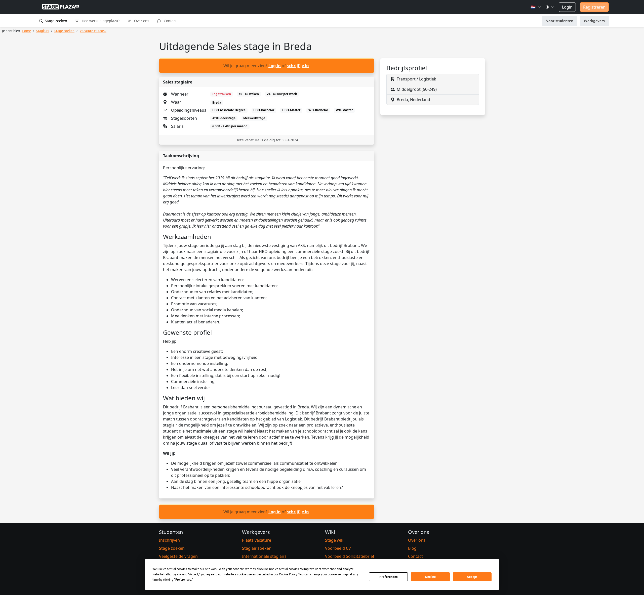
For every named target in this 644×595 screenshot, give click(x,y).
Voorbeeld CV (338, 548)
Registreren (594, 7)
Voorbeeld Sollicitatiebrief (349, 556)
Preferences (388, 577)
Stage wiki (334, 540)
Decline (430, 577)
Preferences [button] (183, 579)
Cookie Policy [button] (288, 574)
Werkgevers (594, 20)
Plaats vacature (256, 540)
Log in (274, 65)
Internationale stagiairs (264, 556)
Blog (412, 548)
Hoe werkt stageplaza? (100, 20)
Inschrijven (169, 540)
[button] (536, 7)
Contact (170, 20)
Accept (472, 577)
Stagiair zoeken (256, 548)
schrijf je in (298, 65)
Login (567, 7)
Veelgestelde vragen (178, 556)
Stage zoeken (55, 20)
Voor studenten (559, 20)
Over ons (141, 20)
